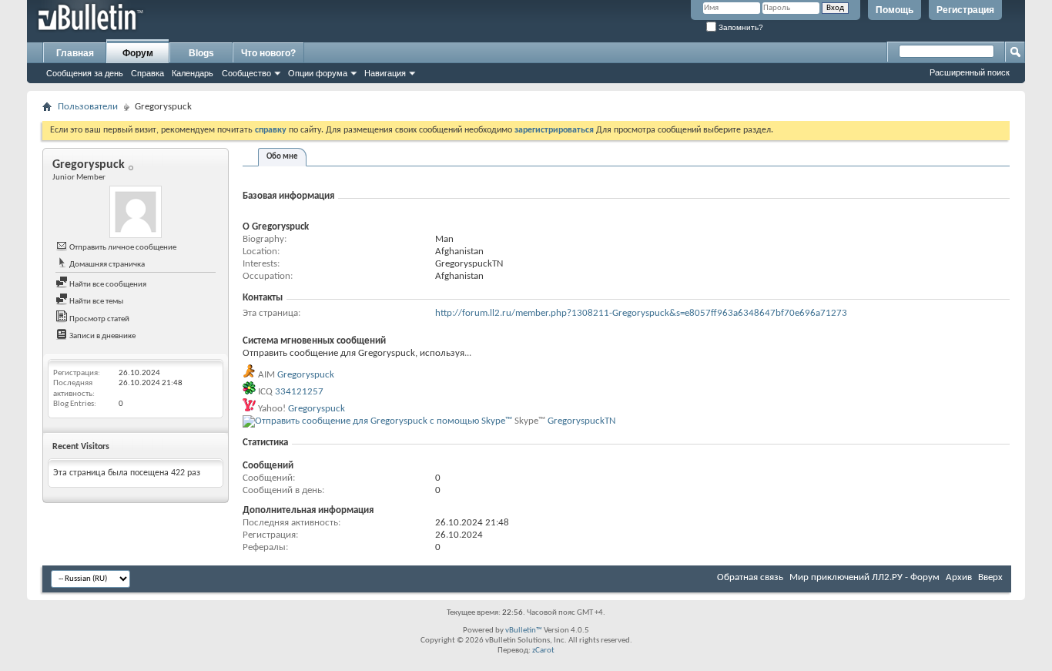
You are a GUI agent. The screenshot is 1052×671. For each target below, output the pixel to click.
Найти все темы (95, 301)
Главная (75, 53)
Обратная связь (750, 577)
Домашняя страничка (106, 264)
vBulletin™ (523, 630)
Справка (147, 73)
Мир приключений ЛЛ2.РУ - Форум (864, 577)
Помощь (894, 10)
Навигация (385, 73)
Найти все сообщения (107, 284)
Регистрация (965, 10)
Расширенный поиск (970, 72)
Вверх (990, 577)
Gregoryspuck (305, 375)
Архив (959, 577)
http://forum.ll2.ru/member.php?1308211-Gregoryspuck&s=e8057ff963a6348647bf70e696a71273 (641, 313)
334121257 (299, 392)
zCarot (543, 650)
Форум (137, 53)
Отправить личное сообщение (122, 247)
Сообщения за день (84, 73)
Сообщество (246, 73)
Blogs (201, 53)
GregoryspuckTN (581, 421)
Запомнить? (739, 27)
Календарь (192, 73)
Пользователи (88, 107)
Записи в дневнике (102, 336)
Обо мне (282, 157)
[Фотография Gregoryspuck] (135, 211)
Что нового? (268, 53)
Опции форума (317, 73)
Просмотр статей (98, 319)
